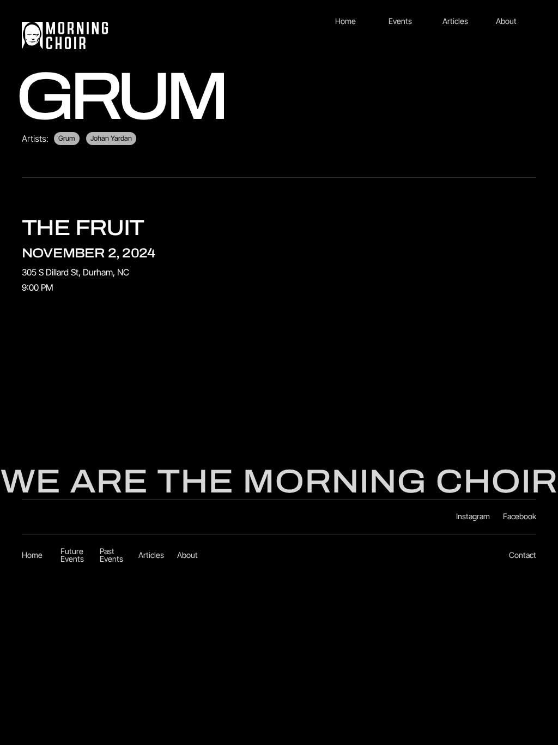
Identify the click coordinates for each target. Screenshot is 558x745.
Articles (455, 21)
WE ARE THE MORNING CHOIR (279, 481)
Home (345, 21)
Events (400, 21)
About (506, 21)
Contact (522, 555)
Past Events (111, 555)
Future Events (72, 555)
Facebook (519, 516)
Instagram (473, 516)
